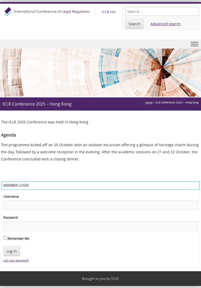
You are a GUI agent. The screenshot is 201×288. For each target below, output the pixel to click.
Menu (100, 44)
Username (11, 196)
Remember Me (18, 238)
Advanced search (165, 23)
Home (149, 102)
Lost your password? (16, 260)
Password (10, 217)
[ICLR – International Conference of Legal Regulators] (60, 11)
